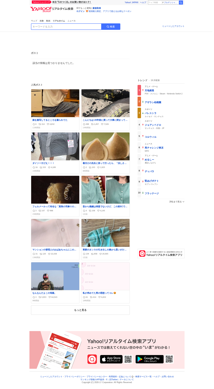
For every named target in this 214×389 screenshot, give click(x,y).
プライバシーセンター (97, 376)
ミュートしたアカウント (173, 26)
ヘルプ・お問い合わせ (164, 376)
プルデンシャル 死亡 (171, 2)
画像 (42, 21)
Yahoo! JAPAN (131, 2)
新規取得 (97, 8)
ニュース (72, 21)
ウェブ (34, 21)
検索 (112, 26)
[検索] (181, 2)
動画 (48, 21)
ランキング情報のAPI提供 (92, 379)
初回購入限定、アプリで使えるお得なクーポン (110, 11)
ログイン (80, 11)
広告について (125, 376)
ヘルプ (143, 2)
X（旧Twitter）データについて (120, 379)
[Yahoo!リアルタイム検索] (52, 7)
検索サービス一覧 (143, 376)
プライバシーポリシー (74, 376)
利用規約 (113, 376)
